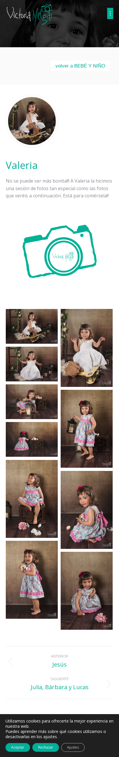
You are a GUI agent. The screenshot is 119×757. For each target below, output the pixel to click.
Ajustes (73, 747)
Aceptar (17, 747)
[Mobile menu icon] (110, 13)
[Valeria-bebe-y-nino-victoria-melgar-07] (32, 499)
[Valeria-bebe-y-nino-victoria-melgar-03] (32, 364)
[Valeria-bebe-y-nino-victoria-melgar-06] (32, 439)
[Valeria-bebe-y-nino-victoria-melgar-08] (87, 510)
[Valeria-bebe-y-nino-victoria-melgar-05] (87, 429)
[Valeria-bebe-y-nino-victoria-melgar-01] (32, 326)
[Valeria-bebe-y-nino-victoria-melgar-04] (32, 401)
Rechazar (45, 747)
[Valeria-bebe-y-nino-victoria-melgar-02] (87, 348)
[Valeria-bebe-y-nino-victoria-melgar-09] (32, 580)
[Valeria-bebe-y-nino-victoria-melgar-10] (87, 591)
